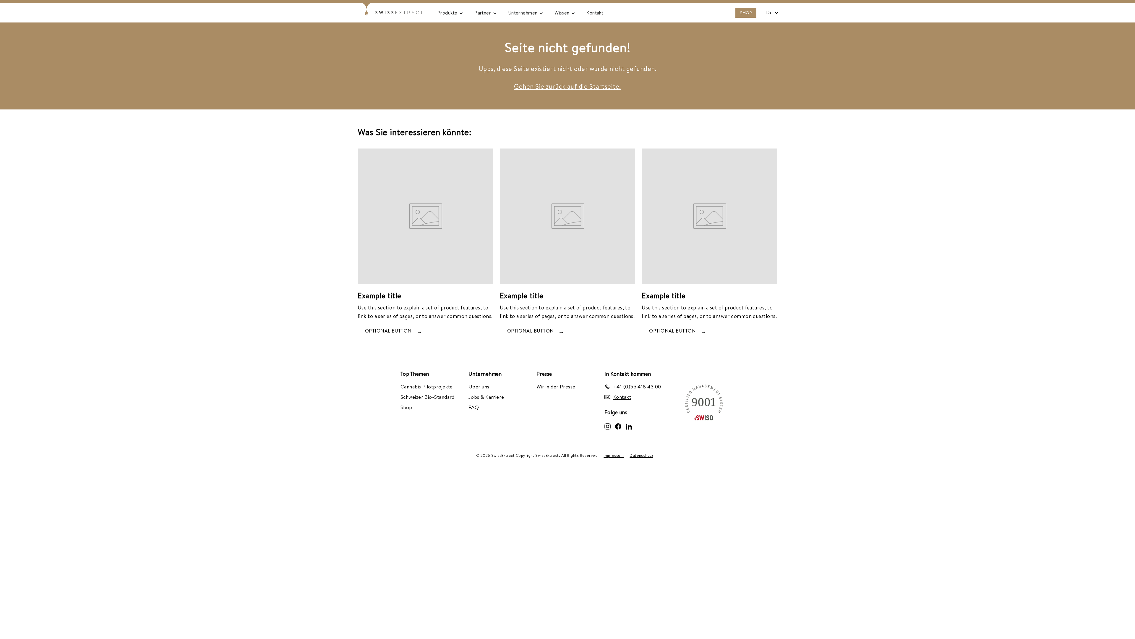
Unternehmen (523, 12)
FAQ (473, 407)
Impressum (614, 455)
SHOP (746, 12)
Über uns (478, 386)
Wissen (562, 12)
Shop (406, 407)
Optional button (388, 330)
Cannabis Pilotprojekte (427, 386)
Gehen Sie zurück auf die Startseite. (567, 86)
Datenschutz (641, 455)
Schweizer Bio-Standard (428, 396)
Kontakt (594, 12)
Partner (483, 12)
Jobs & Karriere (486, 396)
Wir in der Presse (555, 386)
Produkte (448, 12)
